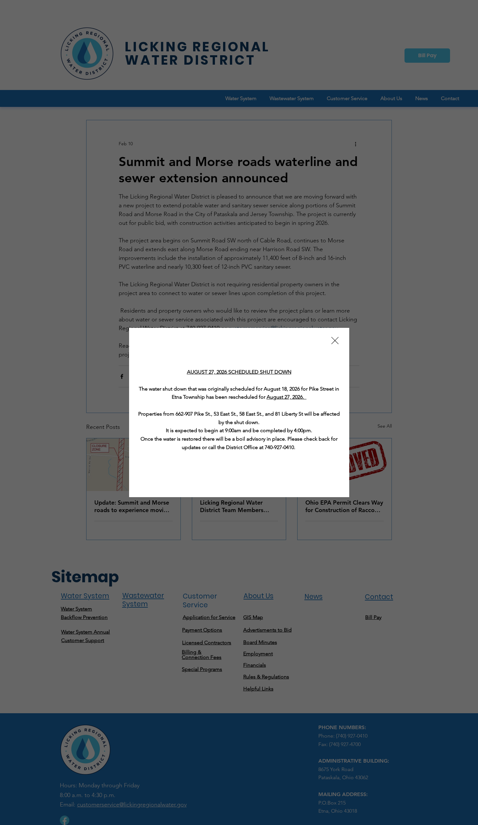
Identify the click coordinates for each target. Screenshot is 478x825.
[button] (335, 341)
